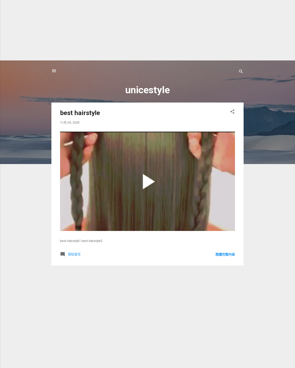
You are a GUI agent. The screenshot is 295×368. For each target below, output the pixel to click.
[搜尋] (241, 72)
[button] (232, 112)
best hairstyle (80, 113)
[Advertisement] (129, 30)
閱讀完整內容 (225, 254)
